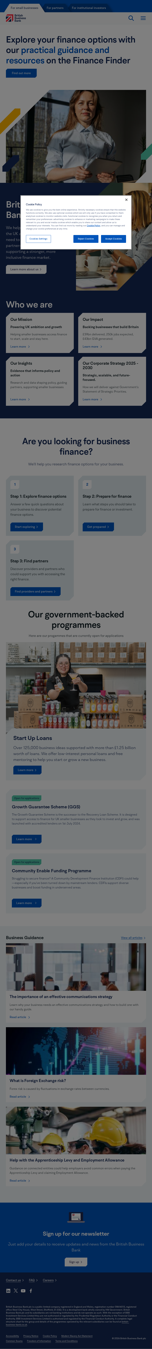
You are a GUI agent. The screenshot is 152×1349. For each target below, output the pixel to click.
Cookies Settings (38, 238)
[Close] (126, 200)
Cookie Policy (93, 225)
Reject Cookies (86, 238)
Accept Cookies (113, 238)
